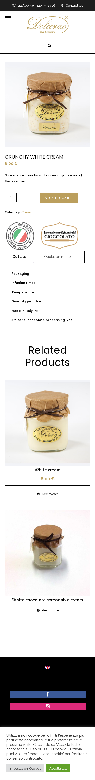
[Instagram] (47, 707)
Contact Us (74, 5)
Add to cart (58, 197)
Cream (26, 212)
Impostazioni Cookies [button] (25, 768)
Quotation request (58, 257)
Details (19, 257)
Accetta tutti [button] (58, 768)
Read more (50, 610)
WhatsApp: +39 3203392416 (33, 5)
